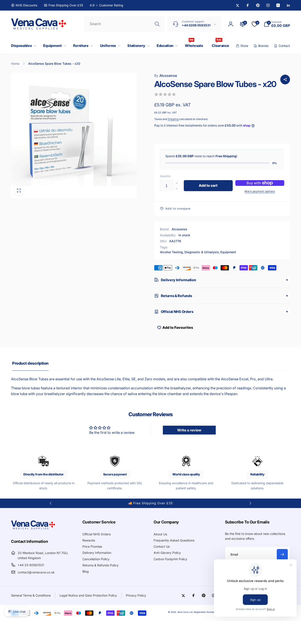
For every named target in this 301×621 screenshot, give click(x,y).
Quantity (165, 176)
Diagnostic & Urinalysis (201, 252)
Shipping (173, 119)
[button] (23, 45)
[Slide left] (51, 503)
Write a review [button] (189, 430)
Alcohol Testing (171, 252)
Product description (30, 363)
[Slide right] (250, 503)
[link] (24, 5)
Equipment (228, 252)
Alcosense (165, 75)
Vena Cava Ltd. (185, 612)
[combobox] (124, 24)
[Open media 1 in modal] (74, 135)
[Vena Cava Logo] (33, 529)
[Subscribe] (282, 554)
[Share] (285, 79)
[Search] (157, 24)
